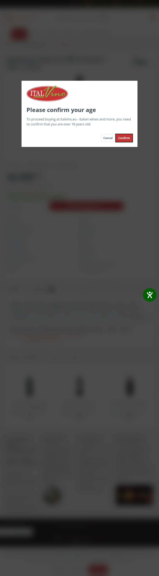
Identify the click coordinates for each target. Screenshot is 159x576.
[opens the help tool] (150, 295)
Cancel (108, 138)
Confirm (124, 138)
